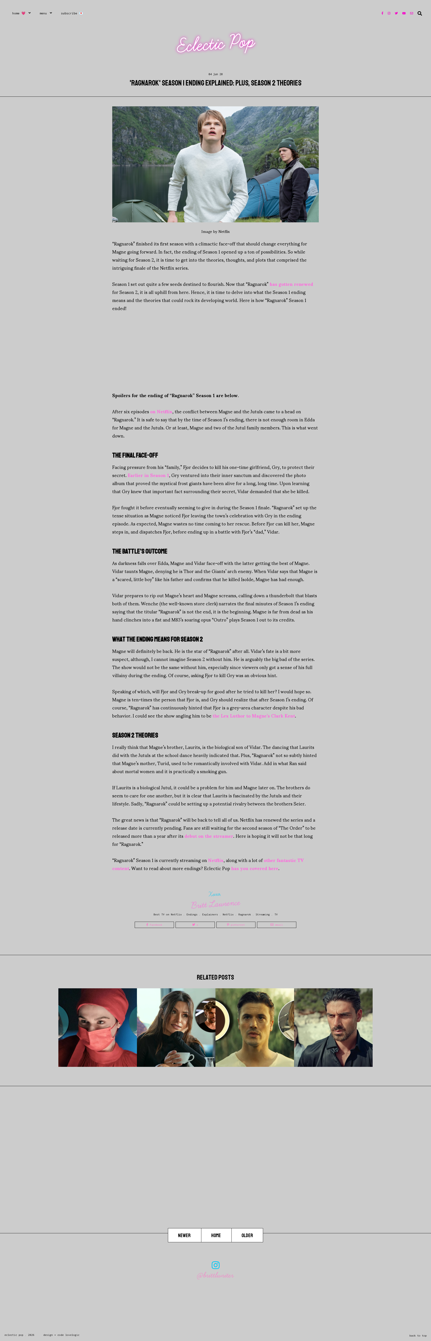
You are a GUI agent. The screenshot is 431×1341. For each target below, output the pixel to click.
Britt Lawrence (216, 904)
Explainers (210, 914)
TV (276, 914)
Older (247, 1235)
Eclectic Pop (216, 43)
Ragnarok (244, 914)
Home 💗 (19, 13)
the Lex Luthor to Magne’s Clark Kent (254, 715)
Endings (192, 914)
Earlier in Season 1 (148, 474)
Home (216, 1235)
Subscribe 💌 (72, 13)
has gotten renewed (291, 283)
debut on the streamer (209, 835)
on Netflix (161, 411)
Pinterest (237, 924)
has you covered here (254, 868)
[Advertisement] (215, 351)
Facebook (155, 924)
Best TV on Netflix (168, 914)
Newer (184, 1235)
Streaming (263, 914)
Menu (43, 13)
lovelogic (72, 1334)
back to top (418, 1335)
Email (278, 924)
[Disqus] (215, 1171)
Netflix (216, 859)
